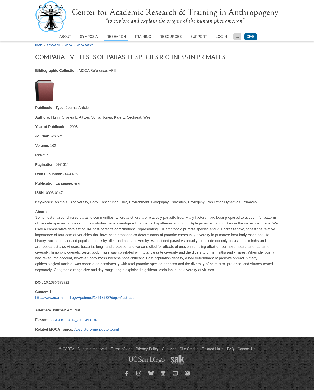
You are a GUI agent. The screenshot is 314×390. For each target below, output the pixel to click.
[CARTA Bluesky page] (151, 376)
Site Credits (189, 349)
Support (198, 36)
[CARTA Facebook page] (126, 376)
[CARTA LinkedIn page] (163, 376)
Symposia (89, 36)
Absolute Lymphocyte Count (96, 329)
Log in (221, 36)
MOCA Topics (85, 45)
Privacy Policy (147, 349)
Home (38, 45)
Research (116, 36)
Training (143, 36)
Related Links (213, 349)
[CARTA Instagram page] (139, 376)
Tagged (76, 320)
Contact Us (246, 349)
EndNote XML (90, 320)
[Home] (157, 16)
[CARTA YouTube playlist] (175, 376)
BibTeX (65, 320)
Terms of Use (121, 349)
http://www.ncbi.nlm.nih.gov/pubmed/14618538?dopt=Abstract (84, 298)
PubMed (55, 320)
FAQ (230, 349)
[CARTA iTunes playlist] (187, 373)
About (65, 36)
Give (251, 36)
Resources (171, 36)
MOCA (68, 45)
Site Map (169, 349)
